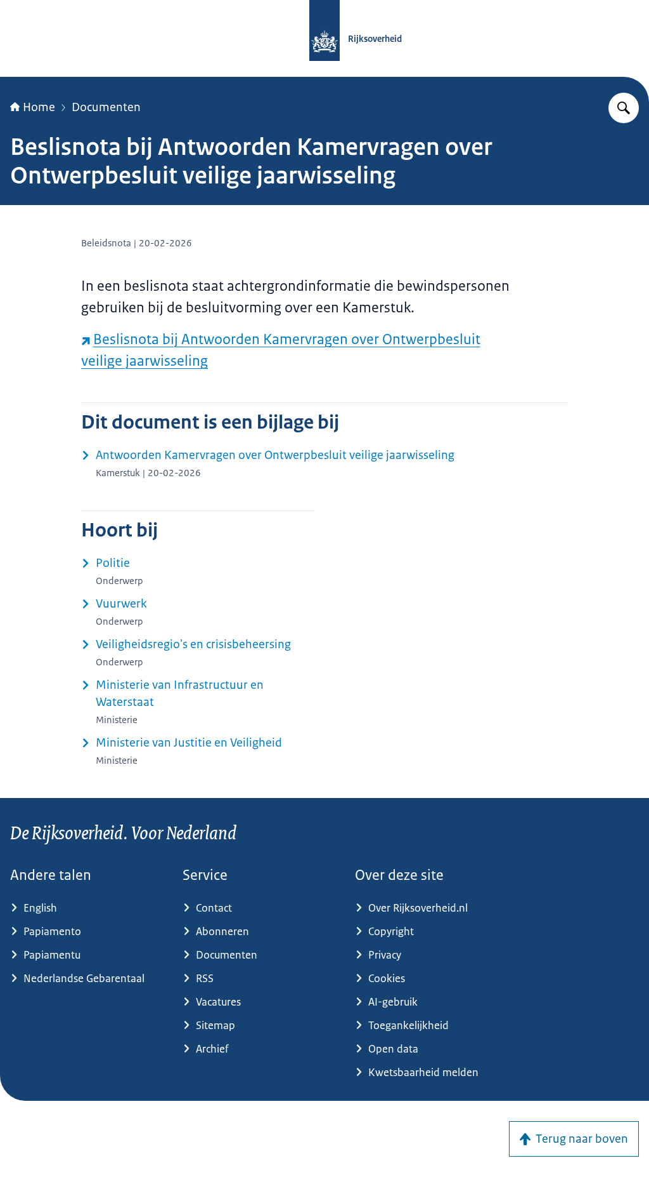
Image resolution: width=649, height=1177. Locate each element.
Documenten (106, 107)
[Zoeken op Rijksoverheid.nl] (623, 108)
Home (39, 107)
